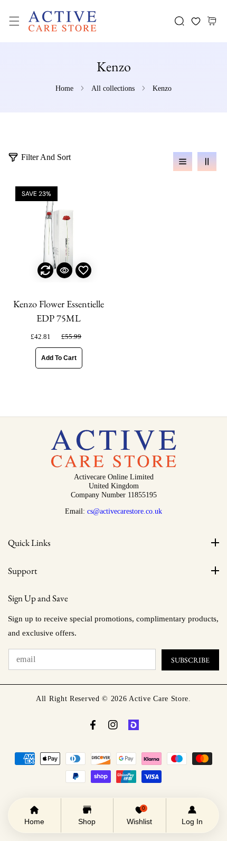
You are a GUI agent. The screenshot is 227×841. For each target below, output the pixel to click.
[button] (14, 21)
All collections (113, 88)
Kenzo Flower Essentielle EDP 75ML (58, 311)
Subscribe (190, 660)
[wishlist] (196, 21)
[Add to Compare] (45, 270)
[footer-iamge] (113, 465)
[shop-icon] (133, 724)
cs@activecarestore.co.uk (124, 511)
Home (64, 88)
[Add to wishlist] (83, 270)
